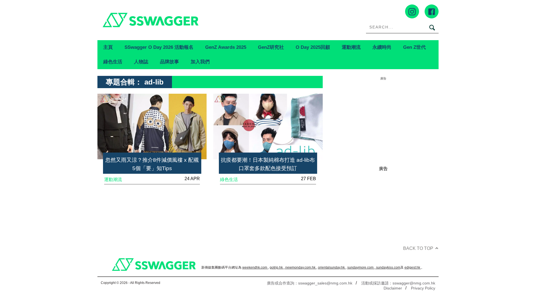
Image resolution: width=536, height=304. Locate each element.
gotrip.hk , (277, 267)
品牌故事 (169, 61)
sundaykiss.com (388, 267)
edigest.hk (413, 267)
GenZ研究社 (271, 47)
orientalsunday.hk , (332, 267)
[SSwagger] (182, 20)
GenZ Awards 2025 (225, 47)
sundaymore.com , (361, 267)
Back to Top (418, 248)
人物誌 (141, 61)
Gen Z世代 (414, 47)
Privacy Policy (423, 288)
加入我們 (200, 61)
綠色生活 (112, 61)
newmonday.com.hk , (301, 267)
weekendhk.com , (255, 267)
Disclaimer (393, 288)
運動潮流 (351, 47)
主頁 (108, 47)
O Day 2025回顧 (313, 47)
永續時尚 (381, 47)
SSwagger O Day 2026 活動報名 (159, 47)
